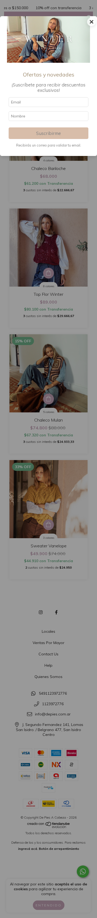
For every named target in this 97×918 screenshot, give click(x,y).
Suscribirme (48, 133)
